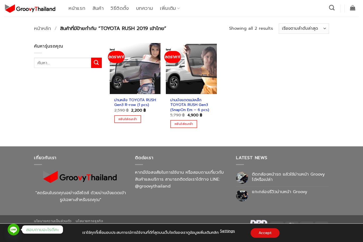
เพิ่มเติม (168, 8)
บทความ (144, 8)
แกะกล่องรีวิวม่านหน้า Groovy (279, 191)
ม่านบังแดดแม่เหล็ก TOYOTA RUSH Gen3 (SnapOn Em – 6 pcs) (189, 104)
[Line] (13, 229)
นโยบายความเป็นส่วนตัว (53, 221)
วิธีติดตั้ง (120, 8)
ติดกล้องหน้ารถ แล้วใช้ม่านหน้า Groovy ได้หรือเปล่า (288, 177)
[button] (353, 8)
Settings (227, 231)
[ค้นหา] (332, 7)
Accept (265, 233)
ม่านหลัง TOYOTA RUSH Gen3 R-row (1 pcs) (135, 102)
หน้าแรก (77, 8)
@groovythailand (153, 186)
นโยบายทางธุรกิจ (89, 221)
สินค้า (98, 8)
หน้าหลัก (42, 28)
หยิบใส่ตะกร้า (128, 119)
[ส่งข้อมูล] (96, 63)
